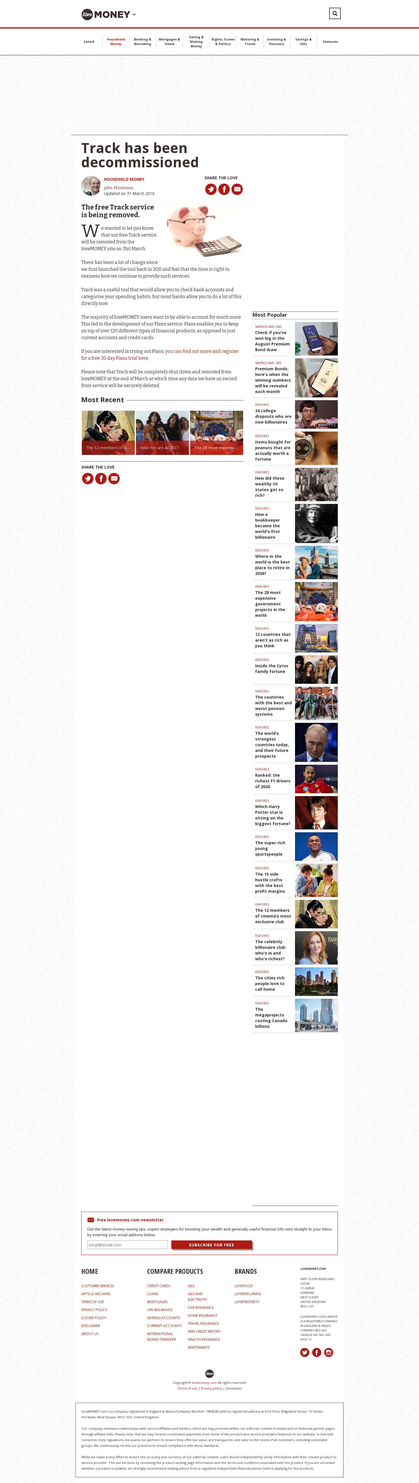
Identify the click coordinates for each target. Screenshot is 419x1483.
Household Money (116, 41)
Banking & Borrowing (142, 41)
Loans (152, 1293)
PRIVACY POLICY (94, 1309)
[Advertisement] (209, 95)
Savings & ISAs (303, 41)
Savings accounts (163, 1317)
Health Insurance (204, 1339)
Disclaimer (234, 1388)
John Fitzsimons (118, 187)
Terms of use (187, 1388)
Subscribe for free (211, 1245)
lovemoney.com (204, 1382)
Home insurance (202, 1315)
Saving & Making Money (196, 41)
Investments (199, 1347)
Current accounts (164, 1325)
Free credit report (204, 1331)
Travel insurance (203, 1323)
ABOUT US (89, 1333)
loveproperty (247, 1301)
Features (330, 41)
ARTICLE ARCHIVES (95, 1293)
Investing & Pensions (276, 41)
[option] (108, 432)
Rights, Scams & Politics (223, 41)
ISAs (191, 1285)
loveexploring (248, 1293)
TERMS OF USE (92, 1301)
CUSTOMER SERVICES (97, 1285)
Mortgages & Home (169, 41)
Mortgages (157, 1301)
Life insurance (159, 1309)
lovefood (244, 1285)
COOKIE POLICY (93, 1317)
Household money (124, 179)
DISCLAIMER (90, 1325)
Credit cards (158, 1285)
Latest (89, 41)
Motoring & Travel (250, 41)
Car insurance (201, 1307)
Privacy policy (211, 1388)
